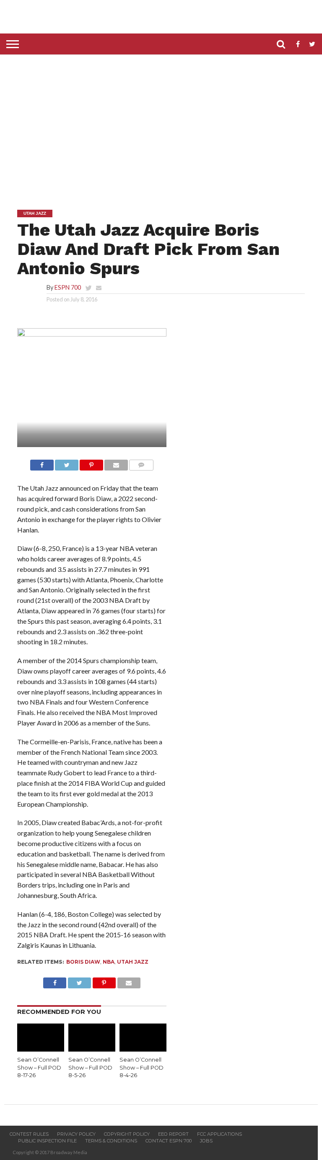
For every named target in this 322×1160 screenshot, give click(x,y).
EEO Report (173, 1134)
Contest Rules (29, 1134)
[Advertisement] (163, 126)
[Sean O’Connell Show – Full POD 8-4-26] (142, 1049)
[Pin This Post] (91, 463)
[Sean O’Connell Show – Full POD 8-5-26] (91, 1049)
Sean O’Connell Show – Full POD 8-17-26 (39, 1067)
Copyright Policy (127, 1134)
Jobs (206, 1141)
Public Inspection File (47, 1141)
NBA (108, 962)
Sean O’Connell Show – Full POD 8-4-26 (141, 1067)
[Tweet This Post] (66, 463)
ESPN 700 (68, 287)
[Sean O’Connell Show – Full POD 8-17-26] (40, 1049)
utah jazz (132, 962)
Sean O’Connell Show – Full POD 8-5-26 (90, 1067)
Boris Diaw (83, 962)
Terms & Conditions (111, 1141)
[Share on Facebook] (42, 463)
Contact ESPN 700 (168, 1141)
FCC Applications (219, 1134)
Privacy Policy (76, 1134)
